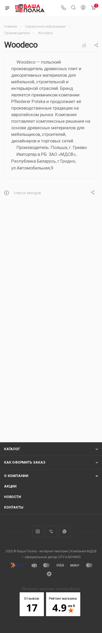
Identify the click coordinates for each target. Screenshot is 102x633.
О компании (16, 476)
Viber (51, 531)
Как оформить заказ (24, 462)
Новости (12, 497)
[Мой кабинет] (83, 8)
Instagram (37, 531)
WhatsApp (64, 531)
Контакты (13, 507)
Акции (10, 486)
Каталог (12, 449)
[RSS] (84, 45)
